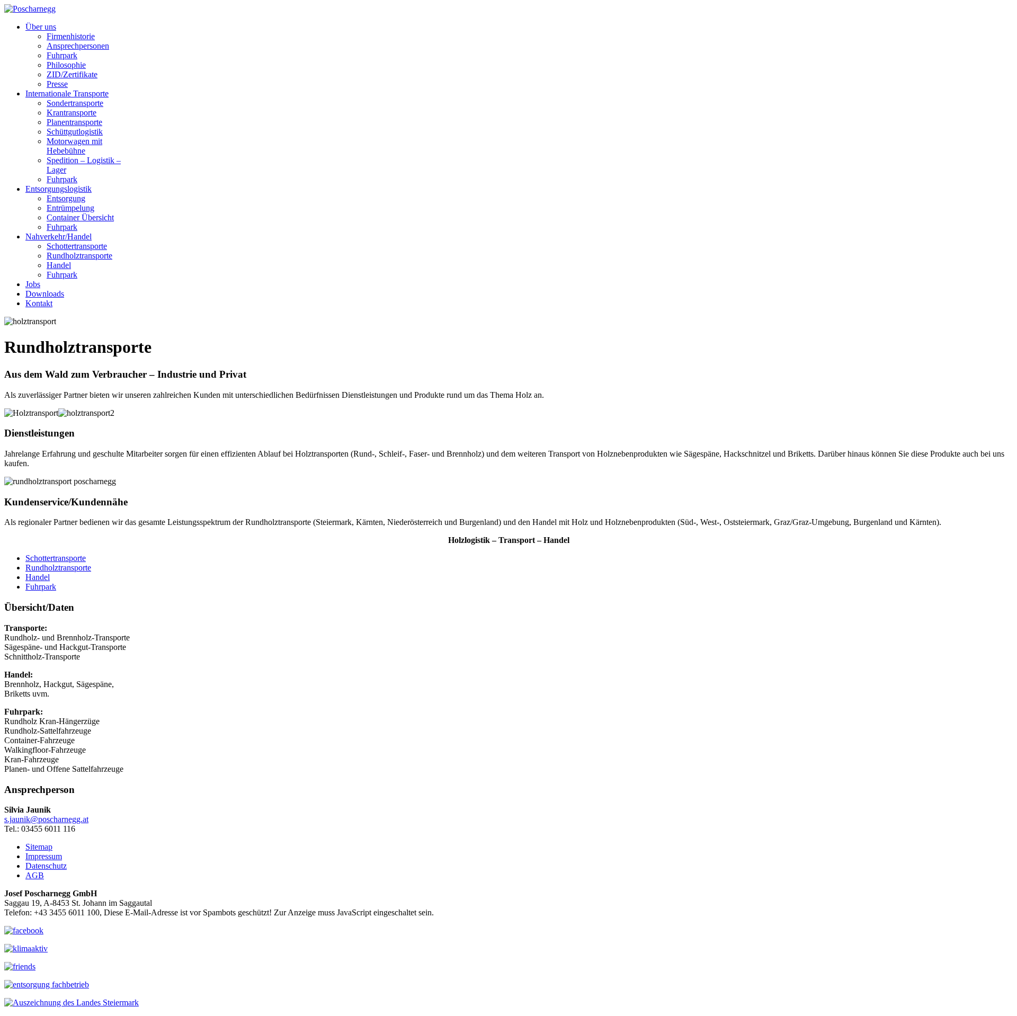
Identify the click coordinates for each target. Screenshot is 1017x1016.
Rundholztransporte (58, 567)
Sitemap (38, 846)
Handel (37, 577)
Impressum (43, 856)
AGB (34, 875)
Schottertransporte (55, 558)
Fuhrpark (40, 586)
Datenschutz (46, 865)
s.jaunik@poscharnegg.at (46, 819)
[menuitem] (40, 26)
